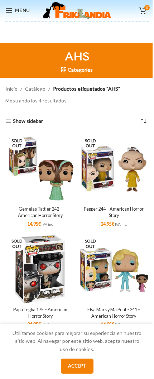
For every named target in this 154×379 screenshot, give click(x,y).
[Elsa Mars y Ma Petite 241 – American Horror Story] (114, 269)
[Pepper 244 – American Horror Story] (114, 168)
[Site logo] (77, 10)
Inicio (11, 89)
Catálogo (35, 89)
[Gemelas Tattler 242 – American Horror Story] (40, 168)
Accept (77, 366)
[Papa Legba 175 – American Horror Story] (40, 269)
